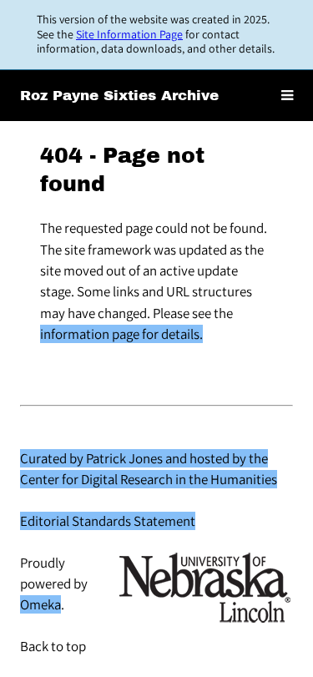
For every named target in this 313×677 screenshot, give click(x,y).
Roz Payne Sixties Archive (119, 96)
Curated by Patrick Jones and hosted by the (144, 458)
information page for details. (121, 334)
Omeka (40, 604)
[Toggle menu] (287, 95)
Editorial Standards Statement (107, 521)
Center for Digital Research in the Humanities (148, 479)
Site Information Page (129, 34)
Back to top (53, 646)
